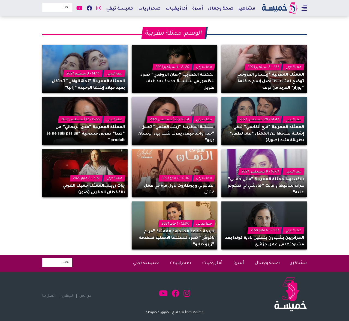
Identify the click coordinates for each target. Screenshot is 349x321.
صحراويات (149, 9)
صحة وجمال (220, 9)
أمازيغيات (176, 9)
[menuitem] (246, 8)
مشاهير (246, 9)
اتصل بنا (48, 296)
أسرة (197, 9)
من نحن (85, 296)
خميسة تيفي (119, 9)
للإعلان (67, 296)
